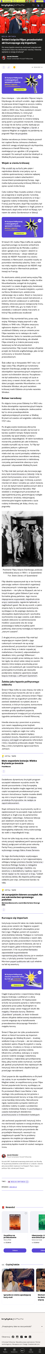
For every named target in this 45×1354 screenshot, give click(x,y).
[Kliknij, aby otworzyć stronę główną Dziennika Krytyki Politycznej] (22, 1350)
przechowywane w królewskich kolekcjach (21, 1114)
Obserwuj (31, 1352)
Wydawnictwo (14, 1352)
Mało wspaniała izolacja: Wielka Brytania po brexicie (19, 762)
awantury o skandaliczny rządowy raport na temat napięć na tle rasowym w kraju (21, 872)
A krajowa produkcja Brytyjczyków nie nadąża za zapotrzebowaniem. (19, 800)
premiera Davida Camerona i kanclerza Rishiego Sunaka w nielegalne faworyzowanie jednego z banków (22, 865)
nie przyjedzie (21, 133)
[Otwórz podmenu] (42, 1326)
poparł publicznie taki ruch (22, 961)
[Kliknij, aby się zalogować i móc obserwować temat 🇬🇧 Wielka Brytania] (27, 1182)
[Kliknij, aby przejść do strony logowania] (42, 5)
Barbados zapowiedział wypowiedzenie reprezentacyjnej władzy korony (20, 952)
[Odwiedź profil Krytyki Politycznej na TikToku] (21, 1337)
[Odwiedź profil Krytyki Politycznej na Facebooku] (13, 1337)
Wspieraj (5, 1352)
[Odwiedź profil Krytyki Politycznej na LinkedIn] (30, 1337)
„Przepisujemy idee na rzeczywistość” (17, 1326)
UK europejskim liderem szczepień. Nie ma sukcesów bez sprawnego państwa (22, 897)
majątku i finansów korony (13, 1011)
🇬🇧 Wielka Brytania (16, 1182)
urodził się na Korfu (14, 168)
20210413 (13, 1187)
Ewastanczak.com (34, 1344)
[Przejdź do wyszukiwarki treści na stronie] (33, 5)
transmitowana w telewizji (22, 474)
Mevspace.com (17, 1344)
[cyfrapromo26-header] (22, 1)
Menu (40, 1352)
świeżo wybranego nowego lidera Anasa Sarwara (20, 849)
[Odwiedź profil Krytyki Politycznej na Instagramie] (17, 1337)
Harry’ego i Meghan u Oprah (24, 127)
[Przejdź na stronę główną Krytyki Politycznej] (12, 1319)
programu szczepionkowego (24, 707)
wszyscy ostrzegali (10, 740)
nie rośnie (6, 1079)
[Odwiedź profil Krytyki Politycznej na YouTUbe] (25, 1337)
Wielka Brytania (9, 36)
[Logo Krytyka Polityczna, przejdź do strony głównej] (13, 5)
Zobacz (15, 1250)
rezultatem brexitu (10, 737)
